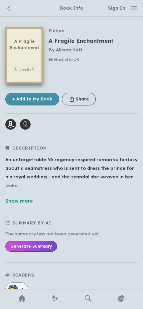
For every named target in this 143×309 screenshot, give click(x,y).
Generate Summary (31, 246)
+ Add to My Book (32, 98)
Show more (19, 201)
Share (82, 98)
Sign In (116, 8)
